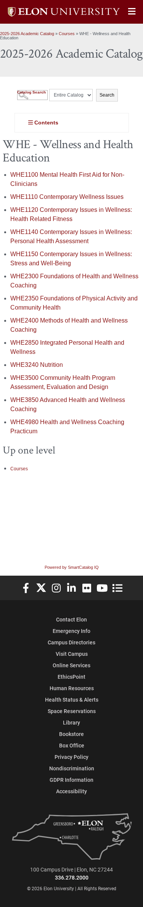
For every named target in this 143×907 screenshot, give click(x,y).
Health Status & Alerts (71, 699)
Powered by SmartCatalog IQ (72, 567)
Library (71, 722)
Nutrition (36, 365)
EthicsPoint (71, 676)
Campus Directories (71, 642)
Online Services (71, 665)
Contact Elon (71, 619)
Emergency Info (71, 630)
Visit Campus (72, 653)
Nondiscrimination (71, 768)
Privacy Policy (71, 756)
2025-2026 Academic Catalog (27, 33)
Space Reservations (72, 711)
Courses (67, 33)
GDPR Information (71, 779)
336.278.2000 (71, 877)
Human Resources (72, 688)
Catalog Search (31, 92)
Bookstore (71, 734)
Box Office (71, 745)
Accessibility (71, 791)
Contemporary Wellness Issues (67, 197)
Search (107, 95)
